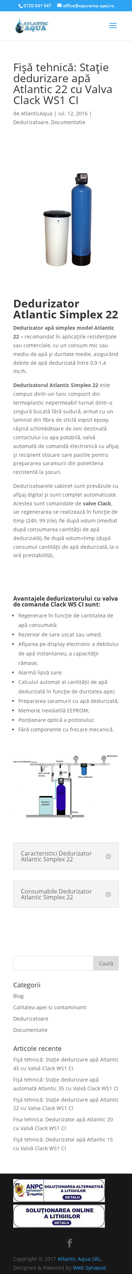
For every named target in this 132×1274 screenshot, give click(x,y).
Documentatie (68, 122)
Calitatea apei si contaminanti (50, 1007)
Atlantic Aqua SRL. (80, 1258)
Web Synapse (89, 1267)
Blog (18, 995)
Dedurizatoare (30, 122)
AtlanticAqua (36, 113)
